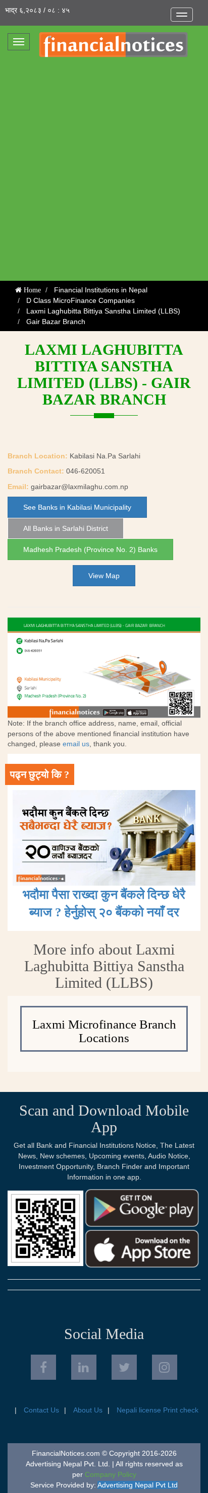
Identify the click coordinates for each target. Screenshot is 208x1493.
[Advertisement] (104, 172)
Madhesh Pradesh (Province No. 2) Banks (90, 549)
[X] (124, 1367)
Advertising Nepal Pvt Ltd (137, 1485)
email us (76, 744)
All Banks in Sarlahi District (65, 528)
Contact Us (41, 1410)
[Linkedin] (83, 1367)
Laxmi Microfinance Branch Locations (104, 1031)
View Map (104, 576)
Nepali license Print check (157, 1410)
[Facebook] (43, 1367)
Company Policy (110, 1474)
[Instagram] (164, 1367)
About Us (87, 1410)
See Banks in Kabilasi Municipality (77, 507)
